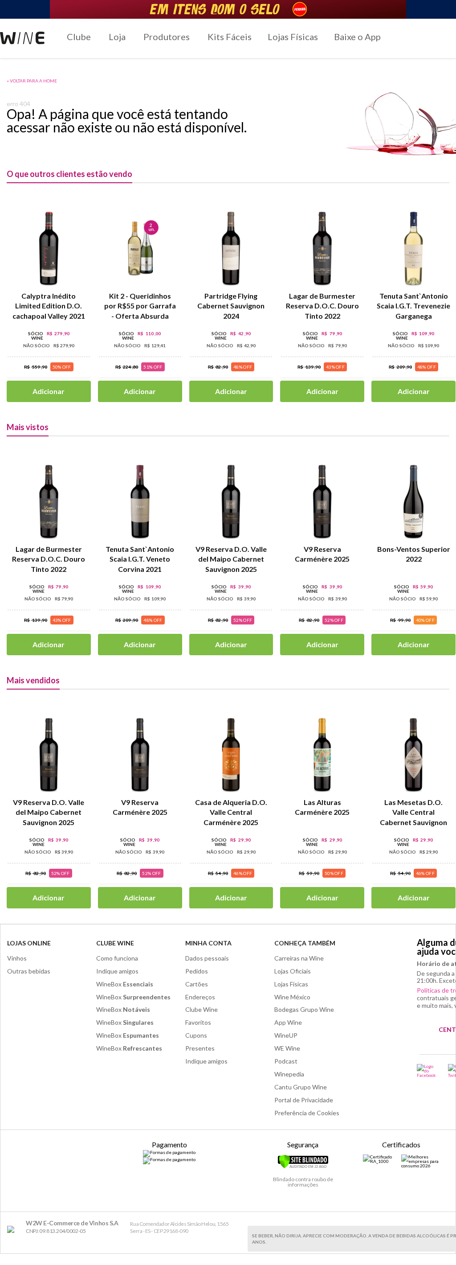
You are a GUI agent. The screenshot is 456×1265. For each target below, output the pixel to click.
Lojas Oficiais (292, 971)
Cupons (196, 1035)
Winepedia (289, 1074)
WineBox (124, 984)
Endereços (200, 997)
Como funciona (117, 958)
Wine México (292, 997)
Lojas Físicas (293, 36)
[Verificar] (303, 1167)
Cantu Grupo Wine (300, 1087)
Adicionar (49, 391)
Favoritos (198, 1022)
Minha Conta (208, 943)
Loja (117, 36)
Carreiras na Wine (299, 958)
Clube (79, 36)
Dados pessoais (207, 958)
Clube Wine (115, 943)
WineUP (285, 1035)
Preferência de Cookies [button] (306, 1113)
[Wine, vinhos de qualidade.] (12, 1229)
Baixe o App (357, 36)
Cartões (196, 984)
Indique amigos (117, 971)
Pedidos (196, 971)
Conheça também (304, 943)
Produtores (166, 36)
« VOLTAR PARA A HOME (32, 80)
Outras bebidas (28, 971)
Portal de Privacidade (303, 1100)
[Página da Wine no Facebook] (427, 1070)
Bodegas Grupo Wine (304, 1009)
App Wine (288, 1022)
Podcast (285, 1061)
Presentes (200, 1048)
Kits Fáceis (230, 36)
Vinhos (17, 958)
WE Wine (287, 1048)
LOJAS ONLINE (29, 943)
